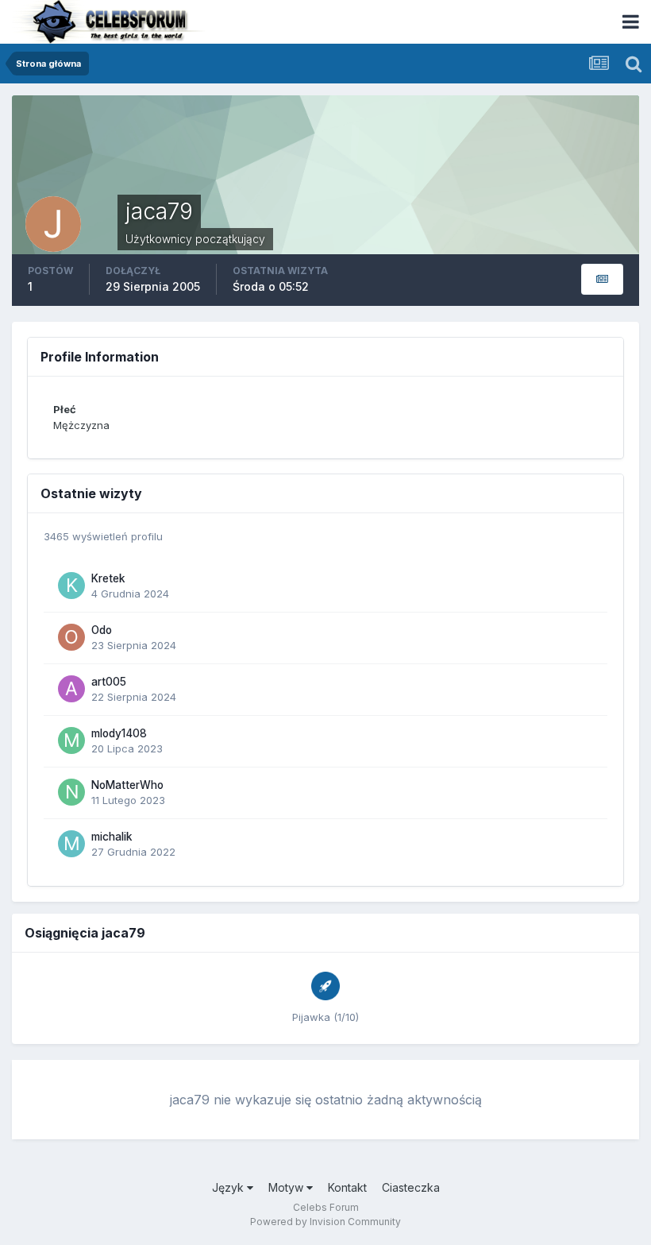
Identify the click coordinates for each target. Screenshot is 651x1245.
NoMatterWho (127, 785)
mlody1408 (119, 733)
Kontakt (347, 1187)
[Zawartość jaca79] (602, 279)
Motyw (287, 1187)
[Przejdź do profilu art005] (71, 688)
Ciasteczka (411, 1187)
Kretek (108, 578)
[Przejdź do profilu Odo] (71, 637)
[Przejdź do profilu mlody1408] (71, 740)
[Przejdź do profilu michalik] (71, 843)
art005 (108, 681)
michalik (112, 836)
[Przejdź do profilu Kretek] (71, 585)
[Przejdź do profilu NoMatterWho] (71, 792)
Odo (101, 630)
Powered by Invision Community (325, 1222)
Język (229, 1187)
